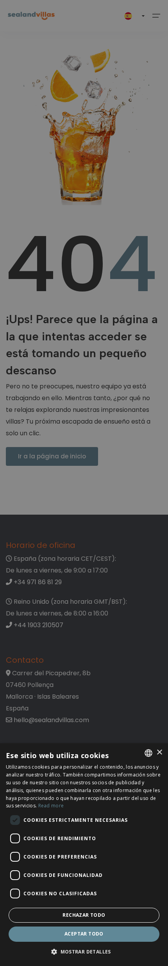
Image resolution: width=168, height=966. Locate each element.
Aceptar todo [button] (84, 933)
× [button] (159, 752)
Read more (51, 805)
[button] (84, 952)
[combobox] (148, 753)
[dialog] (84, 854)
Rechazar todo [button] (84, 915)
